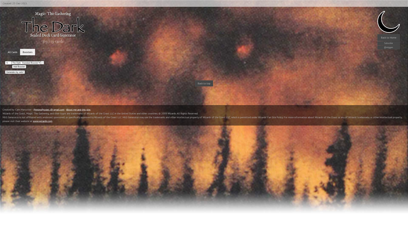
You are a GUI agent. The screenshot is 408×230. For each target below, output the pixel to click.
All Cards (12, 52)
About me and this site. (78, 109)
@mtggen (388, 47)
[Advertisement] (204, 114)
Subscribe (388, 43)
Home (388, 37)
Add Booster (19, 66)
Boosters (28, 52)
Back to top (204, 83)
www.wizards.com (42, 121)
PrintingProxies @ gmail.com (48, 109)
